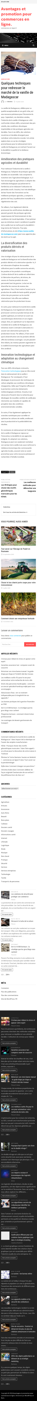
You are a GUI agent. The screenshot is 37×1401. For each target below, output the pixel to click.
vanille (12, 472)
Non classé (5, 856)
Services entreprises (8, 870)
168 (7, 1134)
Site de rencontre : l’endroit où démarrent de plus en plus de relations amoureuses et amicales (23, 1329)
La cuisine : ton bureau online (21, 1274)
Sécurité (4, 863)
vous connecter (15, 635)
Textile (3, 878)
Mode (3, 849)
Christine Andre (6, 770)
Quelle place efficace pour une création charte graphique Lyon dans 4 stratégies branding (22, 1237)
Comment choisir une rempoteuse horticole (17, 618)
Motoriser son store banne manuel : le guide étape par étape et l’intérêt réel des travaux (23, 1079)
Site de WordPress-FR (9, 999)
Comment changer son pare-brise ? (22, 766)
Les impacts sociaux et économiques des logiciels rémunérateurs (20, 1175)
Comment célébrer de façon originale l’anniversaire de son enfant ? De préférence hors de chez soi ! (17, 772)
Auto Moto (5, 813)
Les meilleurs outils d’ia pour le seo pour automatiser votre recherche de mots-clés (22, 1109)
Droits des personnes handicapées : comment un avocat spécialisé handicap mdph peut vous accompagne (18, 686)
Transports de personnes (10, 881)
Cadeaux (4, 824)
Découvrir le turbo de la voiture (22, 921)
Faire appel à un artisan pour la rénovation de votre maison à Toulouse (18, 751)
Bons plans (5, 820)
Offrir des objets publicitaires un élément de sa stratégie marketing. (23, 1358)
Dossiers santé (6, 827)
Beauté (3, 816)
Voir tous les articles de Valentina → (15, 512)
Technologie (5, 874)
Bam (2, 1398)
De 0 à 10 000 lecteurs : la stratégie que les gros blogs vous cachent (23, 949)
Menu (6, 45)
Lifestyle (4, 842)
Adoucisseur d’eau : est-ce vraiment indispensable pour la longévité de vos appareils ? (15, 695)
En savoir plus (7, 914)
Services (4, 867)
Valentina (9, 102)
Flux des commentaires (9, 995)
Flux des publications (8, 992)
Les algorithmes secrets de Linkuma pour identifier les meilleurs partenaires (21, 1205)
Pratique (4, 860)
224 (7, 974)
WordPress (28, 1396)
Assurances (5, 809)
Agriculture (5, 79)
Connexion (5, 988)
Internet (4, 838)
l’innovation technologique (11, 371)
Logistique (5, 845)
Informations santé (8, 834)
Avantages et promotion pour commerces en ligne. (16, 16)
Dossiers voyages (7, 831)
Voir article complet (9, 1043)
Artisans (4, 806)
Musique (4, 852)
